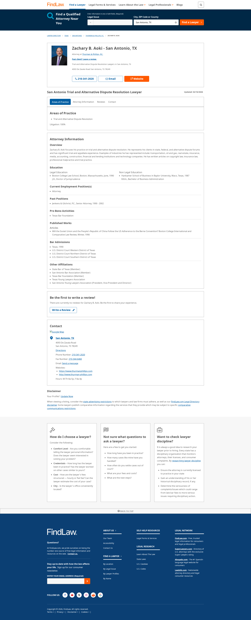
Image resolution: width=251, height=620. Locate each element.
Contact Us (108, 548)
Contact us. (73, 553)
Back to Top (126, 511)
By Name (107, 578)
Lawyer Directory (54, 36)
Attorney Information (83, 101)
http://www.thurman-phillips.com (75, 374)
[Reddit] (93, 595)
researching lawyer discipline (186, 460)
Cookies (84, 612)
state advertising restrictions (97, 401)
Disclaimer (72, 612)
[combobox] (110, 22)
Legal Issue (93, 16)
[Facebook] (65, 595)
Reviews (101, 101)
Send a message (70, 363)
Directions (61, 350)
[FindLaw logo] (56, 5)
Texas (66, 36)
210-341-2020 (78, 354)
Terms (50, 612)
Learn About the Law (146, 554)
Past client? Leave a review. (84, 59)
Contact (112, 101)
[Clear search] (176, 22)
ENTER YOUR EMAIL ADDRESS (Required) (65, 576)
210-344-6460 (75, 359)
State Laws (141, 559)
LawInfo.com (181, 570)
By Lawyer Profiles (111, 573)
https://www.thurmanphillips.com (75, 371)
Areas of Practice (60, 101)
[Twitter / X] (79, 595)
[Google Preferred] (100, 595)
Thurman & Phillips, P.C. (95, 36)
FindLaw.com (181, 538)
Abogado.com (181, 559)
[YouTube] (72, 595)
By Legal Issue (109, 569)
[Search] (201, 5)
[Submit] (87, 581)
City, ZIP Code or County (146, 16)
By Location (108, 564)
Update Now (67, 396)
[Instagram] (86, 595)
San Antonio (77, 36)
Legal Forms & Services (147, 538)
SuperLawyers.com (183, 549)
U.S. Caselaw (142, 564)
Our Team (107, 538)
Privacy (60, 612)
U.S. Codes (141, 569)
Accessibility (108, 543)
